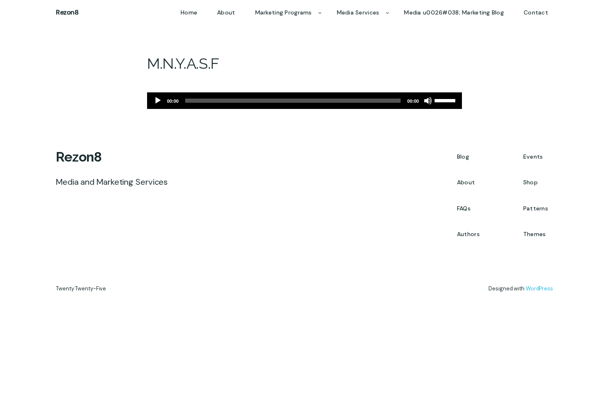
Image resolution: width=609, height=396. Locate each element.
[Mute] (428, 101)
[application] (304, 100)
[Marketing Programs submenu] (319, 12)
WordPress (539, 288)
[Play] (158, 101)
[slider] (446, 99)
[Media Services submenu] (387, 12)
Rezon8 (67, 12)
